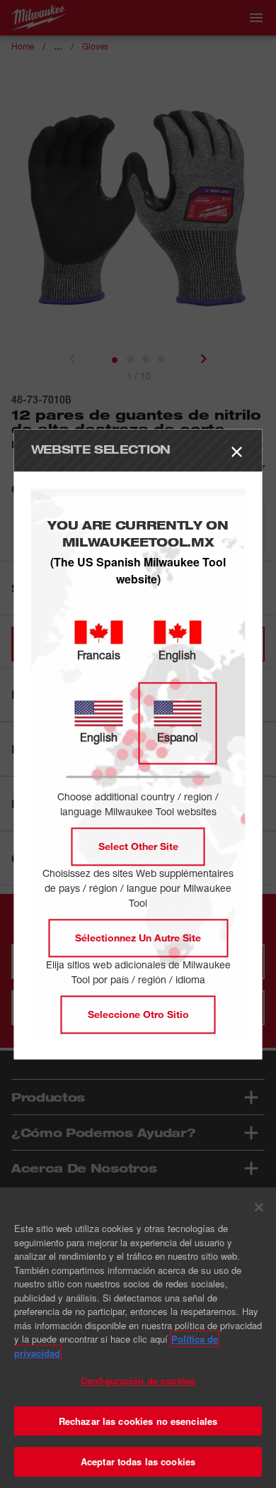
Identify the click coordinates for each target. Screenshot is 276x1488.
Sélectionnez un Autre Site (138, 938)
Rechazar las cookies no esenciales (138, 1421)
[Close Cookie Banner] (259, 1207)
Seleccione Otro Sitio (138, 1014)
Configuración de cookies (138, 1380)
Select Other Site (138, 846)
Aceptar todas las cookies (138, 1461)
